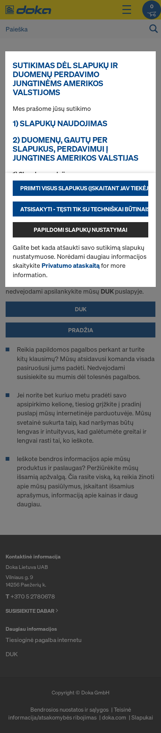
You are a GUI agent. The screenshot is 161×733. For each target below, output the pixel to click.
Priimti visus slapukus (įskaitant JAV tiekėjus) (84, 188)
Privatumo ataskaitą (71, 265)
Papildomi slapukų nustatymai (80, 229)
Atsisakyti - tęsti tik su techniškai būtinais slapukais (84, 209)
